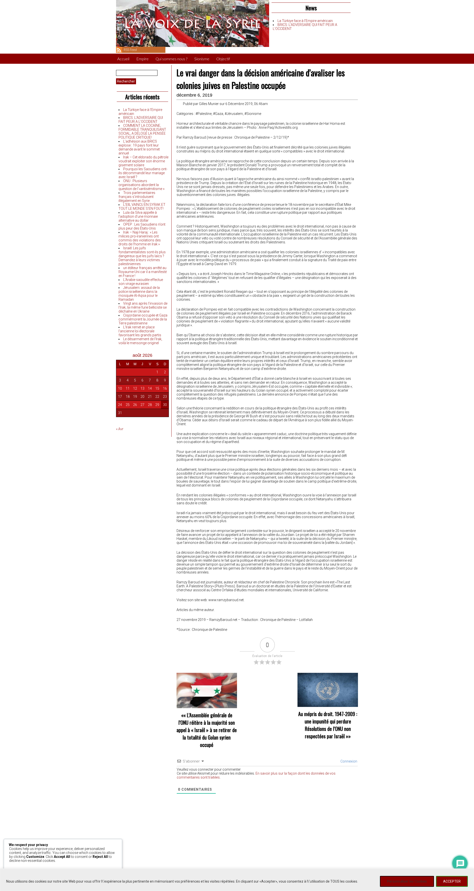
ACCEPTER (452, 881)
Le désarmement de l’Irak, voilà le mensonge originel (140, 341)
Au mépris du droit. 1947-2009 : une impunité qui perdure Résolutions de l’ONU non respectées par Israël (327, 725)
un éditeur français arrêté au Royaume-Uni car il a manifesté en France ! (142, 272)
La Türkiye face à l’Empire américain (305, 21)
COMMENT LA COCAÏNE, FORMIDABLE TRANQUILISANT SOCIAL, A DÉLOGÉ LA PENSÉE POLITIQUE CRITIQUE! (142, 131)
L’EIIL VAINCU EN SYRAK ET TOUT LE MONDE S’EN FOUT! (141, 207)
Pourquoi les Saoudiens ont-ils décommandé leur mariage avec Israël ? (142, 173)
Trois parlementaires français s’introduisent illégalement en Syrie (136, 197)
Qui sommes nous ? (171, 58)
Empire (142, 58)
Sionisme (201, 58)
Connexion (348, 761)
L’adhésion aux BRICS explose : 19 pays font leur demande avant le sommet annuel (139, 147)
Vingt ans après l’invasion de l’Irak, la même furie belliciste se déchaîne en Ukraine (142, 307)
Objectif (223, 58)
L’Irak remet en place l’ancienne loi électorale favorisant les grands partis (139, 331)
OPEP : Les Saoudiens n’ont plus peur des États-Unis (141, 226)
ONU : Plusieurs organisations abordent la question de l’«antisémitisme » (141, 185)
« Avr (119, 429)
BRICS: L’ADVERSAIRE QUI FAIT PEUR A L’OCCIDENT (140, 120)
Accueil (123, 58)
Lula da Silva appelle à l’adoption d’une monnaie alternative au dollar (138, 216)
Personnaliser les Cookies (407, 881)
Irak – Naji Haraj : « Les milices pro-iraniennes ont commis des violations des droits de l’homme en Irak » (139, 238)
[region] (237, 880)
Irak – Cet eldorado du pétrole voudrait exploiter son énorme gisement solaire (143, 161)
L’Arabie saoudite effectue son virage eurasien (140, 282)
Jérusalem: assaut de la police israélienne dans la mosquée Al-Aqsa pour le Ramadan (139, 293)
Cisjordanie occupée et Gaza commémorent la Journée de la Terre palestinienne (142, 319)
